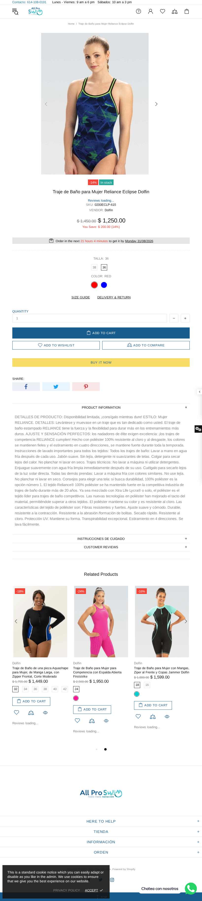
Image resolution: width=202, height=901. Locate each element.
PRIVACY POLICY (66, 890)
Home (71, 23)
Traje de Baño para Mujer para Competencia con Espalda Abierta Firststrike (97, 672)
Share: (18, 379)
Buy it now (101, 362)
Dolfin (16, 663)
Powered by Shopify (123, 869)
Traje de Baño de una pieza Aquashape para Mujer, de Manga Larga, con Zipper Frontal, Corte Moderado (40, 672)
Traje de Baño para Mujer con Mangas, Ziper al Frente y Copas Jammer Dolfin (161, 670)
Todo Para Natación (35, 11)
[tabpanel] (40, 659)
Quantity (20, 311)
